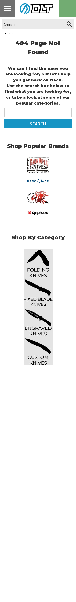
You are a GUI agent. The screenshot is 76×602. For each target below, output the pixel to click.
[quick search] (69, 24)
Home (8, 33)
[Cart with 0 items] (67, 8)
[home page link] (35, 8)
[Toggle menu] (7, 8)
